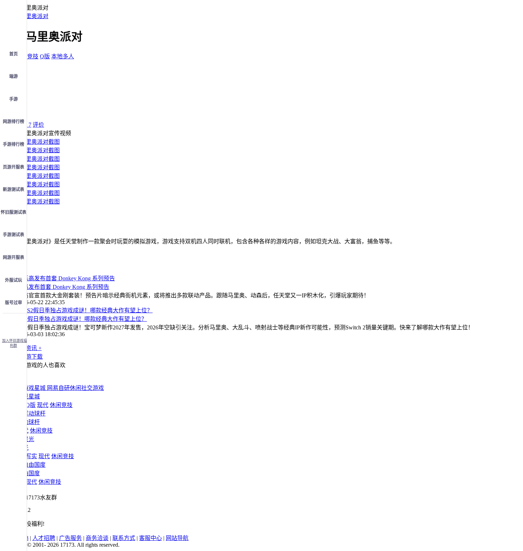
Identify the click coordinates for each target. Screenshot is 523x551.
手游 (13, 99)
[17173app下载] (13, 323)
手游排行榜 (13, 144)
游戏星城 (28, 396)
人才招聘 (43, 538)
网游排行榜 (13, 121)
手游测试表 (13, 234)
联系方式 (123, 538)
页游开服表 (13, 167)
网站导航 (177, 538)
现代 (42, 405)
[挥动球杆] (31, 413)
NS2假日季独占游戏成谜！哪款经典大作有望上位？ (82, 319)
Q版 (45, 56)
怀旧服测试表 (13, 212)
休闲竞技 (27, 56)
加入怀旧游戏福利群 (14, 343)
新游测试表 (13, 189)
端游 (13, 76)
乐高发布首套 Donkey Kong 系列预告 (63, 287)
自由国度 (28, 473)
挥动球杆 (28, 422)
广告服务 (70, 538)
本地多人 (62, 56)
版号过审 (13, 302)
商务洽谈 (97, 538)
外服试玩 (13, 280)
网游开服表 (13, 257)
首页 (13, 54)
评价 (38, 125)
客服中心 (150, 538)
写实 (31, 456)
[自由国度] (31, 465)
